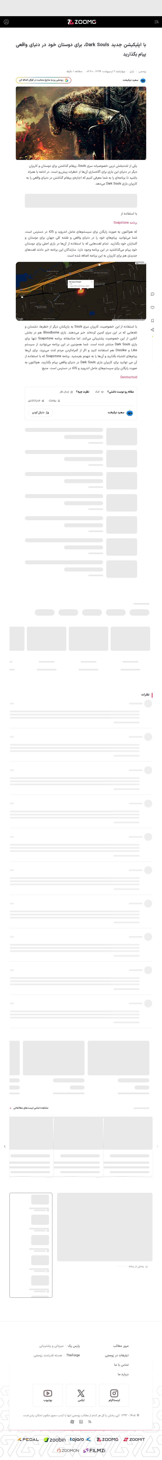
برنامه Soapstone (125, 222)
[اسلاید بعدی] (4, 1146)
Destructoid (128, 377)
